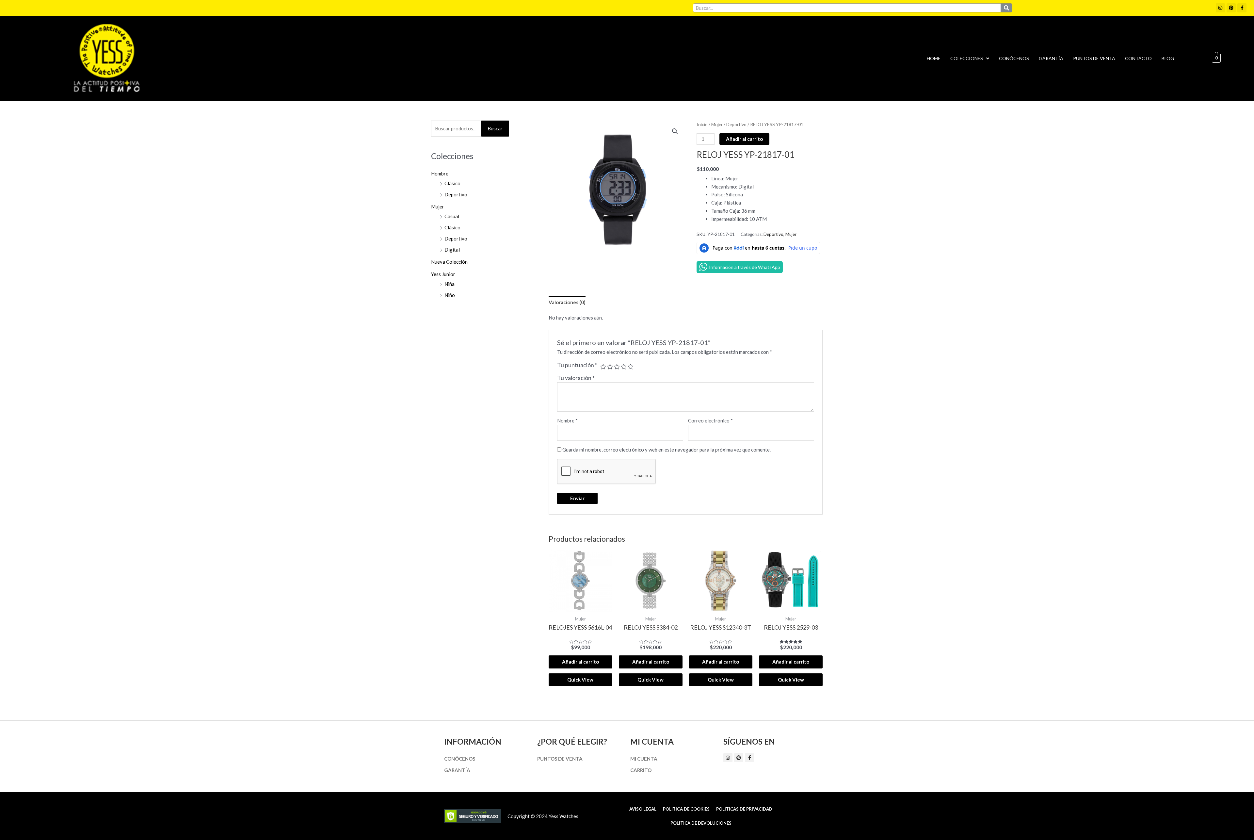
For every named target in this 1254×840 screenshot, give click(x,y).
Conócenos (1014, 58)
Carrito (640, 770)
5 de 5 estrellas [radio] (631, 367)
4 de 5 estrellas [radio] (624, 367)
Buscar (495, 128)
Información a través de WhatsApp (744, 267)
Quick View (580, 680)
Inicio (702, 124)
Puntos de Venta (1094, 58)
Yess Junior (443, 274)
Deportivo (455, 194)
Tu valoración (576, 377)
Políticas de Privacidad (744, 809)
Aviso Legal (642, 809)
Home (933, 58)
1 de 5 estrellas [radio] (603, 367)
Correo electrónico (710, 420)
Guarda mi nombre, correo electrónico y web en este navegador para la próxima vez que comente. (666, 450)
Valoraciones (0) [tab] (567, 302)
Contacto (1138, 58)
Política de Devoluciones (701, 823)
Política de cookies (686, 809)
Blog (1168, 58)
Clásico (452, 183)
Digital (452, 250)
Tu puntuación (577, 365)
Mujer (437, 206)
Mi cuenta (643, 759)
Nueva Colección (449, 262)
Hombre (439, 173)
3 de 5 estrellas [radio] (617, 367)
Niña (449, 284)
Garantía (1051, 58)
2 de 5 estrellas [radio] (610, 367)
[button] (969, 58)
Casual (451, 216)
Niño (449, 295)
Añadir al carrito (744, 139)
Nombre (567, 420)
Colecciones (966, 58)
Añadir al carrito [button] (580, 662)
